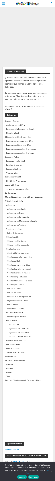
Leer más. (33, 477)
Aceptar (22, 477)
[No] (51, 471)
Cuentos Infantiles (12, 450)
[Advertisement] (27, 36)
